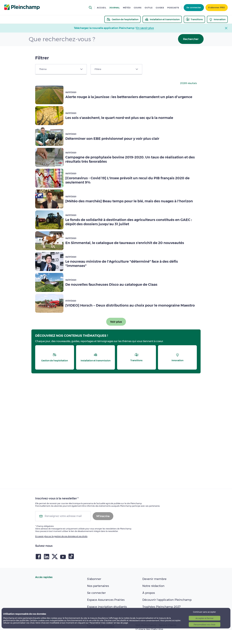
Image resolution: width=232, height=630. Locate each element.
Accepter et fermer (205, 618)
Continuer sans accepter (204, 612)
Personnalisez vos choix (204, 624)
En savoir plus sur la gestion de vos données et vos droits (61, 536)
